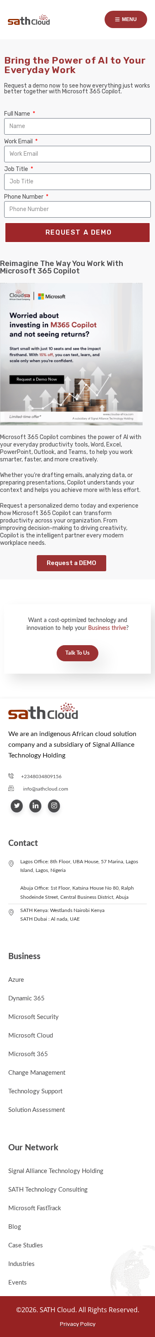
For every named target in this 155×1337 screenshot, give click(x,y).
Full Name (17, 114)
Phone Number (24, 197)
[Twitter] (16, 806)
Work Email (19, 142)
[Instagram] (54, 806)
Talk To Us (77, 653)
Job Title (16, 169)
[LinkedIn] (35, 806)
